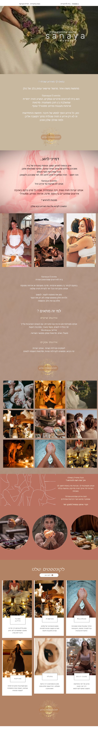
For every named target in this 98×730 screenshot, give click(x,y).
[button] (18, 395)
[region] (17, 609)
